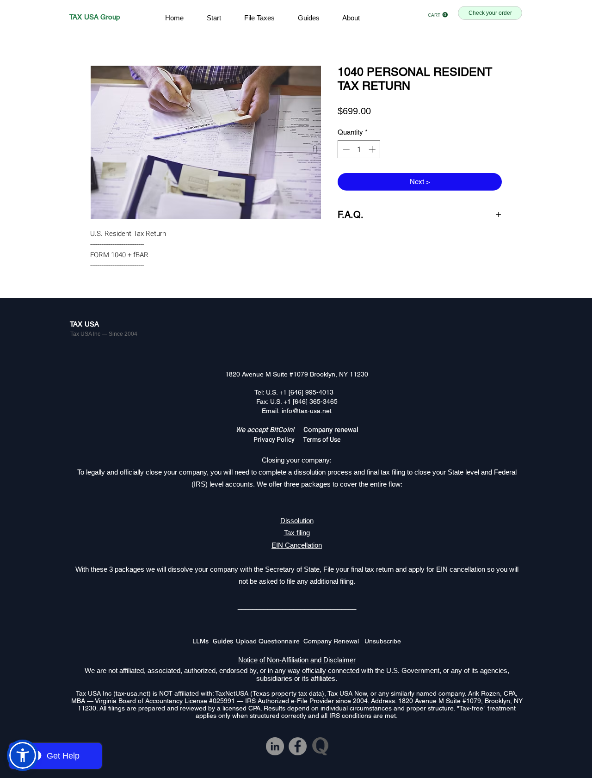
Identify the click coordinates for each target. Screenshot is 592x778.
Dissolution (297, 521)
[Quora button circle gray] (320, 746)
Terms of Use (321, 440)
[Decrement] (345, 149)
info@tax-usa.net (307, 410)
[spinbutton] (359, 149)
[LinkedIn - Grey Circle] (275, 746)
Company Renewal (333, 641)
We (241, 430)
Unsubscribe (382, 641)
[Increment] (373, 149)
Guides (224, 641)
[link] (438, 15)
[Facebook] (298, 746)
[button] (22, 755)
